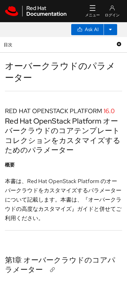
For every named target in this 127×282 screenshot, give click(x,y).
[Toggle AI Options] (110, 29)
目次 (8, 44)
